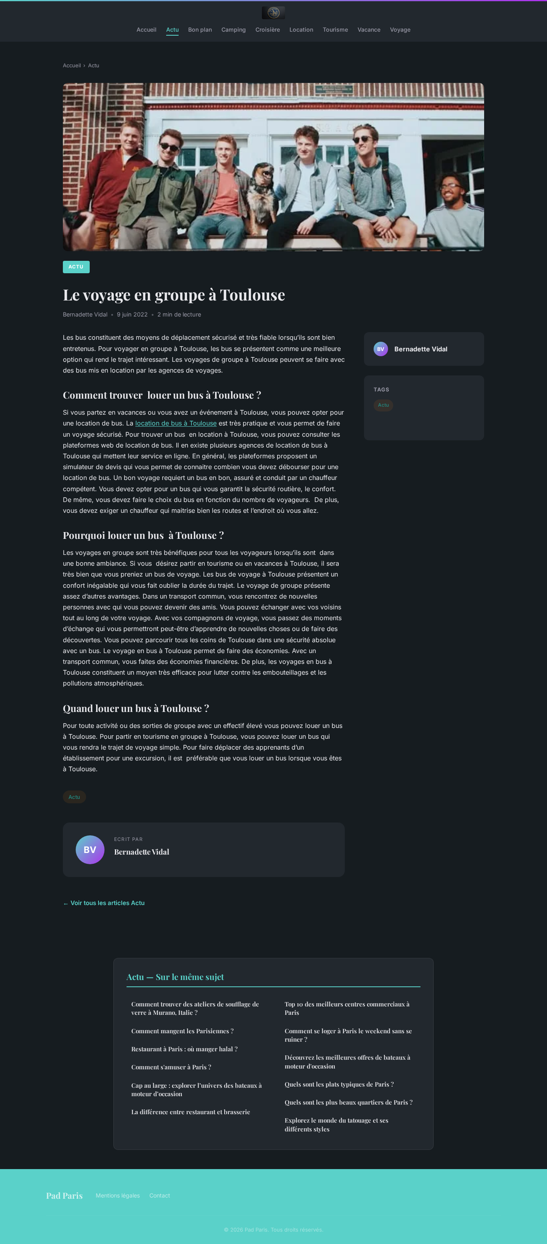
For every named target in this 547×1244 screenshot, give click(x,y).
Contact (159, 1195)
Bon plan (200, 29)
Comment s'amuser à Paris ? (171, 1067)
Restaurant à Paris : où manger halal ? (184, 1049)
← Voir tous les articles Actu (104, 903)
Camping (233, 29)
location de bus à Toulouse (176, 423)
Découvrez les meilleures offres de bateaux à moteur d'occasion (347, 1061)
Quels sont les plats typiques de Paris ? (339, 1084)
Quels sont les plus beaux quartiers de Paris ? (348, 1102)
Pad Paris (64, 1195)
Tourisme (335, 29)
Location (301, 29)
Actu (172, 29)
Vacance (369, 29)
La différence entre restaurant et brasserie (190, 1112)
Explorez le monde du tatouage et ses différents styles (336, 1124)
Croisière (267, 29)
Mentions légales (118, 1195)
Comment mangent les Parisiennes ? (182, 1031)
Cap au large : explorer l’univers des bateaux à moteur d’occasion (196, 1089)
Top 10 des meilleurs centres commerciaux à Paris (347, 1008)
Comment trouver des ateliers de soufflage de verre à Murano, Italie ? (195, 1008)
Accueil (147, 29)
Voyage (400, 29)
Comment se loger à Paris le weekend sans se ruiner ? (348, 1035)
